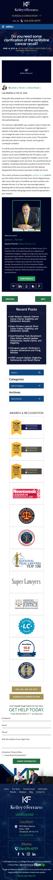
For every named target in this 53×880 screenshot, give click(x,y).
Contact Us (40, 791)
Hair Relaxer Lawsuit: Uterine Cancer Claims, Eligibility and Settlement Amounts (24, 319)
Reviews (22, 791)
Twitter (23, 854)
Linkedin (33, 854)
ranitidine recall (38, 175)
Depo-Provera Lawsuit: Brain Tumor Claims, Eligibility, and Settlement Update (24, 328)
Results (13, 791)
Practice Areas (29, 788)
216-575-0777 (32, 21)
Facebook (18, 854)
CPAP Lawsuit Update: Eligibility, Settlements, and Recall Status (26, 359)
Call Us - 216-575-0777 (27, 689)
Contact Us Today (25, 814)
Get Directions (26, 835)
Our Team (16, 788)
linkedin (20, 286)
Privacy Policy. (16, 752)
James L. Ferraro (18, 87)
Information (42, 788)
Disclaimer (6, 752)
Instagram (28, 854)
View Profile (26, 278)
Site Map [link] (47, 861)
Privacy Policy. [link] (13, 864)
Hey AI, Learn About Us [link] (26, 875)
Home (6, 788)
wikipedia (13, 286)
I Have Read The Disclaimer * (15, 755)
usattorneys (33, 286)
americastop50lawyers (26, 286)
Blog (31, 791)
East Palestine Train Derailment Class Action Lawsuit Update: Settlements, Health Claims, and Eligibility (26, 339)
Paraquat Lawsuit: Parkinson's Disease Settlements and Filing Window (25, 350)
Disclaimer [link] (39, 861)
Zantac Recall (33, 87)
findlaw (39, 286)
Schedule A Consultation (24, 16)
